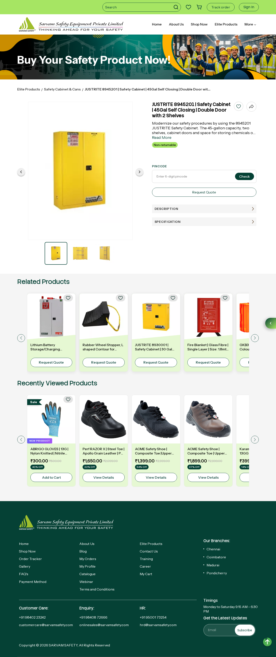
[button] (177, 7)
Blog (83, 551)
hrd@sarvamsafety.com (158, 625)
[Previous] (21, 172)
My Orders (87, 559)
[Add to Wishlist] (238, 106)
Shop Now (27, 551)
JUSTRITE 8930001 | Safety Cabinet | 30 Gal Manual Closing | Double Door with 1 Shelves (154, 347)
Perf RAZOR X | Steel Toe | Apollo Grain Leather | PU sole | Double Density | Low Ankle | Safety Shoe (103, 451)
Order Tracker (30, 559)
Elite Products (28, 89)
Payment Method (32, 581)
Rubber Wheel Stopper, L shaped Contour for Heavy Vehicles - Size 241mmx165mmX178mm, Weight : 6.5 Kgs (103, 347)
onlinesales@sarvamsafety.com (104, 625)
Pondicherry (217, 573)
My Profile (87, 566)
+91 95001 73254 (153, 617)
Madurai (213, 565)
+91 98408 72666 (93, 617)
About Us (86, 543)
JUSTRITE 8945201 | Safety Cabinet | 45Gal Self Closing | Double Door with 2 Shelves (148, 89)
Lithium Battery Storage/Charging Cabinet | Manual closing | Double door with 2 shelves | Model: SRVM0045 (51, 347)
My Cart (146, 574)
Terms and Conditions (96, 589)
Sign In (248, 7)
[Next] (139, 172)
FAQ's (23, 574)
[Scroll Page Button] (267, 642)
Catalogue (87, 574)
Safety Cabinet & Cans (62, 89)
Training (146, 559)
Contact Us (149, 551)
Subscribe (244, 630)
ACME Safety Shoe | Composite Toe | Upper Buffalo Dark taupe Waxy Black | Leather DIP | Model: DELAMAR (207, 451)
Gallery (24, 566)
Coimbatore (216, 557)
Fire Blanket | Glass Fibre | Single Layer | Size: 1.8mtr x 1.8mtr (207, 347)
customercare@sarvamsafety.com (46, 625)
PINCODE (159, 166)
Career (145, 566)
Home (24, 543)
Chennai (213, 549)
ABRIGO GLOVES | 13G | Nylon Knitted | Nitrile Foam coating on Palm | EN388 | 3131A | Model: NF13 (49, 451)
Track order (220, 7)
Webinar (86, 581)
